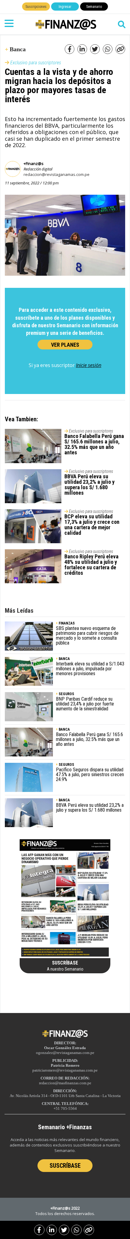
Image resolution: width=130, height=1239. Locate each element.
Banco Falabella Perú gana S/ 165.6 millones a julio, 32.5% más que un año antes (94, 444)
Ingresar (65, 7)
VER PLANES (65, 345)
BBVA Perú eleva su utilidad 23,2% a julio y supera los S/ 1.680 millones (89, 484)
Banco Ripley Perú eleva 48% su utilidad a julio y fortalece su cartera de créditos (91, 564)
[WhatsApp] (76, 1230)
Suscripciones (36, 7)
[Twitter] (64, 1230)
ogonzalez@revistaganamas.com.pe (65, 1052)
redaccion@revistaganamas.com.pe (56, 174)
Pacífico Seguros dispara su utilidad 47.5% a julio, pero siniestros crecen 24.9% (90, 774)
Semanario (94, 7)
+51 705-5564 (65, 1108)
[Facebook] (39, 1230)
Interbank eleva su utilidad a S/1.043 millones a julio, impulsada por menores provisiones (90, 668)
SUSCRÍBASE (65, 1165)
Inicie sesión (88, 365)
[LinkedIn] (52, 1230)
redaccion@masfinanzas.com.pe (65, 1083)
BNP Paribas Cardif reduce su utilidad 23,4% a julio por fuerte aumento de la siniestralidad (85, 704)
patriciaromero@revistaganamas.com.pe (65, 1070)
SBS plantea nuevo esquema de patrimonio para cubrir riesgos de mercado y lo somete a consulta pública (87, 635)
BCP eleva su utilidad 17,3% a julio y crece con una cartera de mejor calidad (91, 524)
